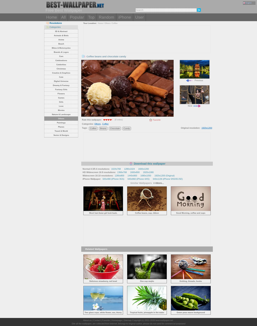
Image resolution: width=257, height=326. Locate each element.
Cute (61, 77)
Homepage (117, 320)
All (63, 17)
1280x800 (119, 176)
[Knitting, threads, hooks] (191, 278)
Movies (61, 110)
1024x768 (116, 169)
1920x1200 (206, 128)
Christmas (61, 69)
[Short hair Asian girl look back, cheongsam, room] (103, 210)
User (139, 17)
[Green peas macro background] (191, 310)
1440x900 (132, 176)
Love (61, 106)
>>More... (158, 183)
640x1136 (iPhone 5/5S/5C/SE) (168, 179)
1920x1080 (148, 172)
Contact (97, 320)
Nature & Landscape (61, 114)
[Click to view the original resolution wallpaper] (127, 89)
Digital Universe (61, 81)
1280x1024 (129, 169)
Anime (61, 40)
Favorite (157, 120)
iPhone (124, 17)
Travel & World (61, 131)
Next (190, 106)
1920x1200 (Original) (164, 176)
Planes (61, 127)
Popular (77, 17)
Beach (61, 44)
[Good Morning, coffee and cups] (191, 210)
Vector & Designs (61, 135)
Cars (61, 56)
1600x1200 (143, 169)
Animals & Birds (61, 35)
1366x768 (122, 172)
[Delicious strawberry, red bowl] (103, 278)
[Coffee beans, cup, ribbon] (147, 210)
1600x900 (135, 172)
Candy (127, 128)
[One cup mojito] (147, 278)
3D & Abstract (61, 31)
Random (106, 17)
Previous (199, 80)
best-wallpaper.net (164, 320)
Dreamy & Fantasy (61, 85)
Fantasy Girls (61, 89)
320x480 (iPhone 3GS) (113, 179)
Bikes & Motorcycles (61, 48)
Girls (61, 102)
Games (61, 98)
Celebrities (61, 64)
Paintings (61, 123)
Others (61, 118)
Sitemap (128, 320)
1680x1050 (145, 176)
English (249, 3)
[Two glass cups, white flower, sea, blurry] (103, 310)
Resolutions (56, 23)
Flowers (61, 94)
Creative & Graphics (61, 73)
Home (51, 17)
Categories (55, 27)
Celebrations (61, 60)
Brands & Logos (61, 52)
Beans (103, 128)
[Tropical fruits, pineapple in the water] (147, 310)
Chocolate (115, 128)
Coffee (115, 23)
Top (91, 17)
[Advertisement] (147, 45)
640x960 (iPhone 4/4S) (139, 179)
